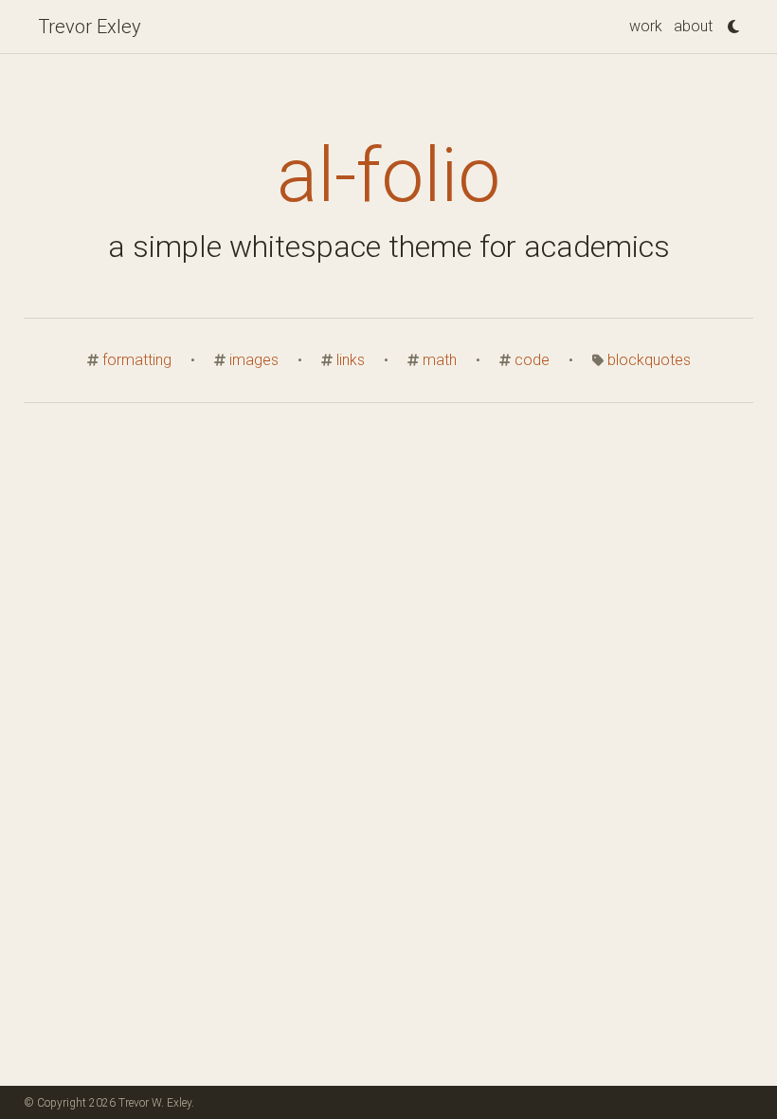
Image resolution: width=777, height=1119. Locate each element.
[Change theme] (728, 21)
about (693, 26)
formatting (137, 360)
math (440, 360)
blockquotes (649, 360)
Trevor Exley (89, 26)
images (254, 360)
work (645, 26)
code (532, 360)
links (350, 360)
